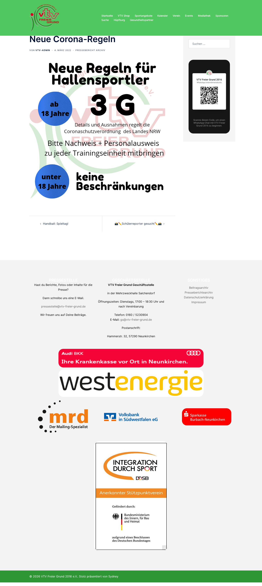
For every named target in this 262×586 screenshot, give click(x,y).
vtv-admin (42, 50)
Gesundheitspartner (141, 19)
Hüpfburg (119, 19)
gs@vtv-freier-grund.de (136, 319)
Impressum (198, 302)
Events (189, 15)
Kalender (162, 15)
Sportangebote (143, 15)
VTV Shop (124, 15)
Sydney (113, 576)
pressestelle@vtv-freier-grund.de (63, 306)
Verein (176, 15)
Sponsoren (221, 15)
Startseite (107, 15)
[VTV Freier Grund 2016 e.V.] (44, 17)
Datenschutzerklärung (199, 297)
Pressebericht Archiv (90, 50)
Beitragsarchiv (198, 287)
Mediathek (204, 15)
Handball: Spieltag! (55, 223)
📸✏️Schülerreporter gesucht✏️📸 (138, 223)
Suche (105, 19)
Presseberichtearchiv (199, 292)
